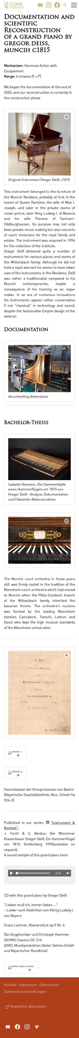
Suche (65, 5)
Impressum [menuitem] (28, 984)
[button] (40, 5)
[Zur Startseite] (13, 5)
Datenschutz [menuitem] (49, 984)
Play (11, 873)
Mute (67, 873)
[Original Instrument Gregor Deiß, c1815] (39, 144)
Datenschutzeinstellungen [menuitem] (25, 991)
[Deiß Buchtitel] (21, 967)
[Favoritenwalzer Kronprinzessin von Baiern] (39, 693)
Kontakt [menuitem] (10, 984)
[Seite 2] (15, 772)
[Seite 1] (15, 753)
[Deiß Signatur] (39, 540)
